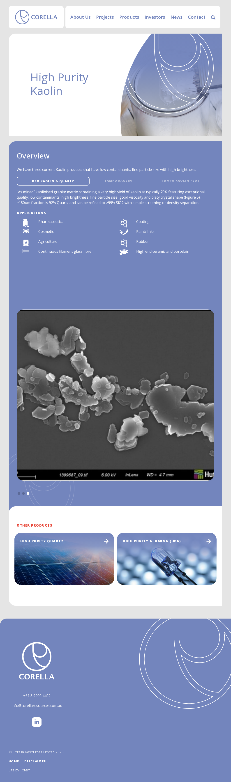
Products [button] (129, 17)
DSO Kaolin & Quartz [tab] (53, 181)
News (176, 17)
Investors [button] (155, 17)
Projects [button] (105, 17)
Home (14, 761)
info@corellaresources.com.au (37, 705)
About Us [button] (80, 17)
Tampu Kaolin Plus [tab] (181, 181)
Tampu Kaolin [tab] (118, 181)
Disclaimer (35, 761)
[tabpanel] (115, 222)
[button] (19, 493)
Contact (197, 17)
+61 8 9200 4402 (37, 695)
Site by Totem (19, 770)
